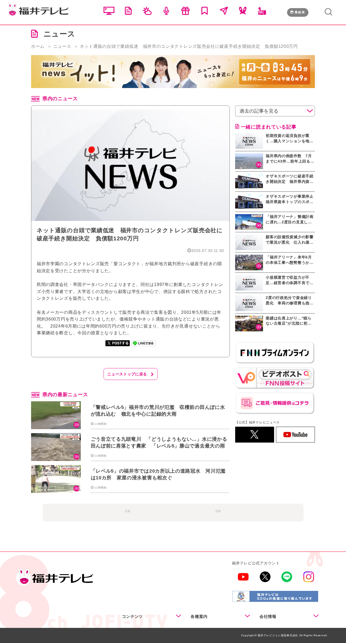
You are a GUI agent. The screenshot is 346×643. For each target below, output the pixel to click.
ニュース (62, 46)
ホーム (38, 46)
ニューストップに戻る (127, 374)
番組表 (300, 12)
